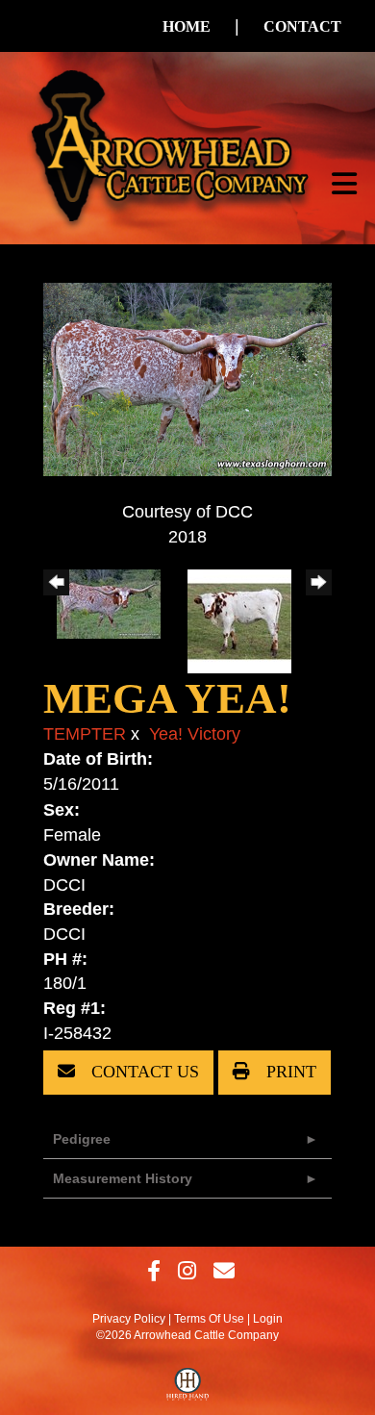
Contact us (143, 1071)
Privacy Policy (128, 1319)
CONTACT (302, 26)
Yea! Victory (194, 734)
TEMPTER (84, 734)
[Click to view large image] (187, 378)
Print (289, 1071)
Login (268, 1319)
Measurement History (122, 1178)
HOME (186, 26)
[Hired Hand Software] (188, 1389)
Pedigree (82, 1139)
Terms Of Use (209, 1319)
